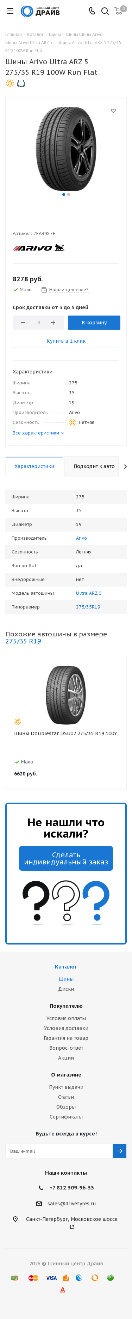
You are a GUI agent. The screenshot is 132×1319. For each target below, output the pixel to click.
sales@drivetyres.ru (72, 1203)
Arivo (81, 538)
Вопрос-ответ (66, 1048)
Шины (66, 979)
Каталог (66, 966)
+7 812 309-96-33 (71, 1187)
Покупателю (66, 1005)
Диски (66, 989)
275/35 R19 (23, 641)
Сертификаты (66, 1117)
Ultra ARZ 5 (89, 593)
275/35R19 (88, 607)
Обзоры (66, 1107)
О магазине (66, 1074)
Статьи (66, 1097)
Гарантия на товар (66, 1038)
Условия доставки (66, 1028)
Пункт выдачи (66, 1087)
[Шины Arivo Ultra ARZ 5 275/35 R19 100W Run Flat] (66, 148)
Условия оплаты (66, 1018)
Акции (66, 1058)
